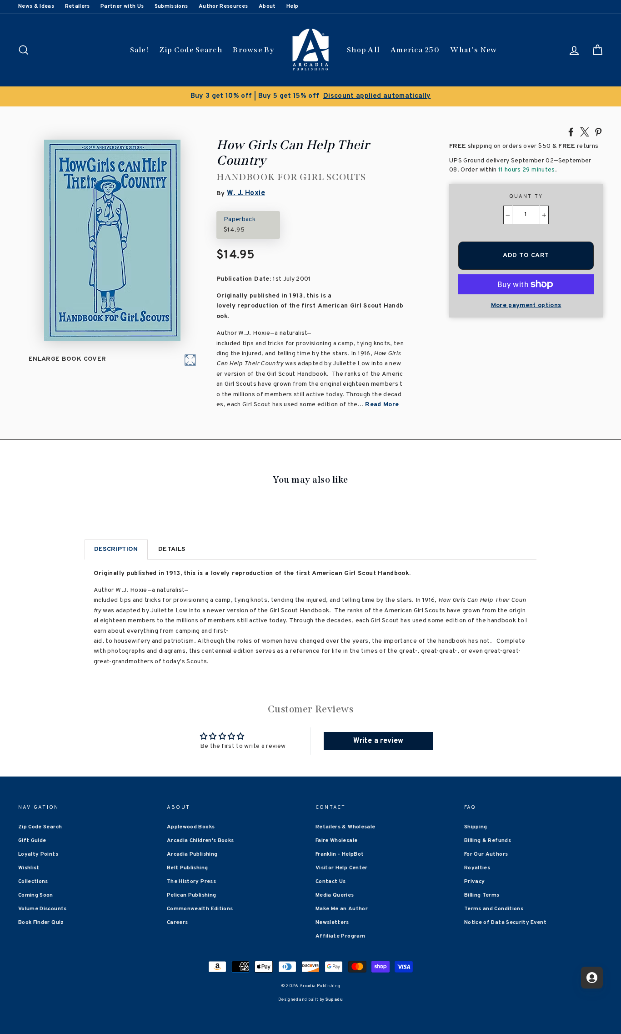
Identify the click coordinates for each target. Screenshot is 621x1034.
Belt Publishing (187, 868)
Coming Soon (35, 895)
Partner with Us (122, 6)
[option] (310, 96)
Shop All (363, 49)
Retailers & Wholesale (345, 827)
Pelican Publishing (191, 895)
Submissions (171, 6)
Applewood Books (191, 827)
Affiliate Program (340, 936)
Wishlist (29, 868)
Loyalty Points (38, 854)
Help (292, 6)
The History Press (191, 881)
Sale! (139, 49)
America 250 (415, 49)
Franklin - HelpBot (340, 854)
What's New (473, 49)
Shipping (475, 827)
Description (116, 549)
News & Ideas (36, 6)
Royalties (477, 868)
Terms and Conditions (493, 909)
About (267, 6)
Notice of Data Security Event (505, 922)
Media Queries (335, 895)
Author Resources (223, 6)
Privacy (474, 881)
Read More (382, 405)
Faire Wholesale (336, 840)
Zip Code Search (190, 49)
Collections (33, 881)
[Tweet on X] (584, 131)
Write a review (378, 741)
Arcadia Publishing (192, 854)
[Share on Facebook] (571, 131)
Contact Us (331, 881)
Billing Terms (482, 895)
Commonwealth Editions (200, 909)
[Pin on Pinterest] (598, 131)
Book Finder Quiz (41, 922)
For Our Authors (486, 854)
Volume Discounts (42, 909)
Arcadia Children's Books (200, 840)
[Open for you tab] (592, 978)
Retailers (77, 6)
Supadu (334, 1000)
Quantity (526, 196)
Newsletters (332, 922)
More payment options (526, 305)
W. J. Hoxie (246, 193)
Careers (177, 922)
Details (171, 549)
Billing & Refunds (487, 840)
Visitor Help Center (342, 868)
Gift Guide (32, 840)
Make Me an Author (342, 909)
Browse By (253, 49)
